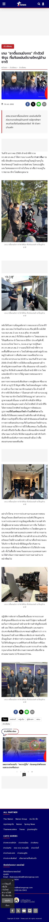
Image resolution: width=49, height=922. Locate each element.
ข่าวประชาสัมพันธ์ (10, 858)
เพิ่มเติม (8, 895)
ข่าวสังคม (13, 67)
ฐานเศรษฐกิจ (32, 829)
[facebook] (27, 104)
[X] (18, 910)
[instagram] (35, 910)
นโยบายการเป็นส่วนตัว (28, 858)
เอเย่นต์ (13, 719)
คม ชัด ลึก (34, 819)
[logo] (20, 4)
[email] (44, 104)
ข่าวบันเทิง (7, 848)
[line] (38, 104)
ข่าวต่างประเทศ (9, 853)
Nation (19, 824)
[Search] (39, 4)
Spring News (29, 824)
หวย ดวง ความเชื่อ (21, 848)
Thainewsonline (10, 829)
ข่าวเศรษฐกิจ (22, 853)
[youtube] (24, 910)
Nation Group (21, 819)
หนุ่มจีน (21, 719)
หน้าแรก (4, 67)
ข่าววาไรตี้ (35, 848)
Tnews (22, 829)
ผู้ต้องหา (30, 719)
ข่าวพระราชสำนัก (9, 842)
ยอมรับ (7, 900)
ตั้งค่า (8, 905)
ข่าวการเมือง (23, 842)
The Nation (8, 819)
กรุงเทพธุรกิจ (8, 824)
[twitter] (33, 104)
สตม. (38, 719)
